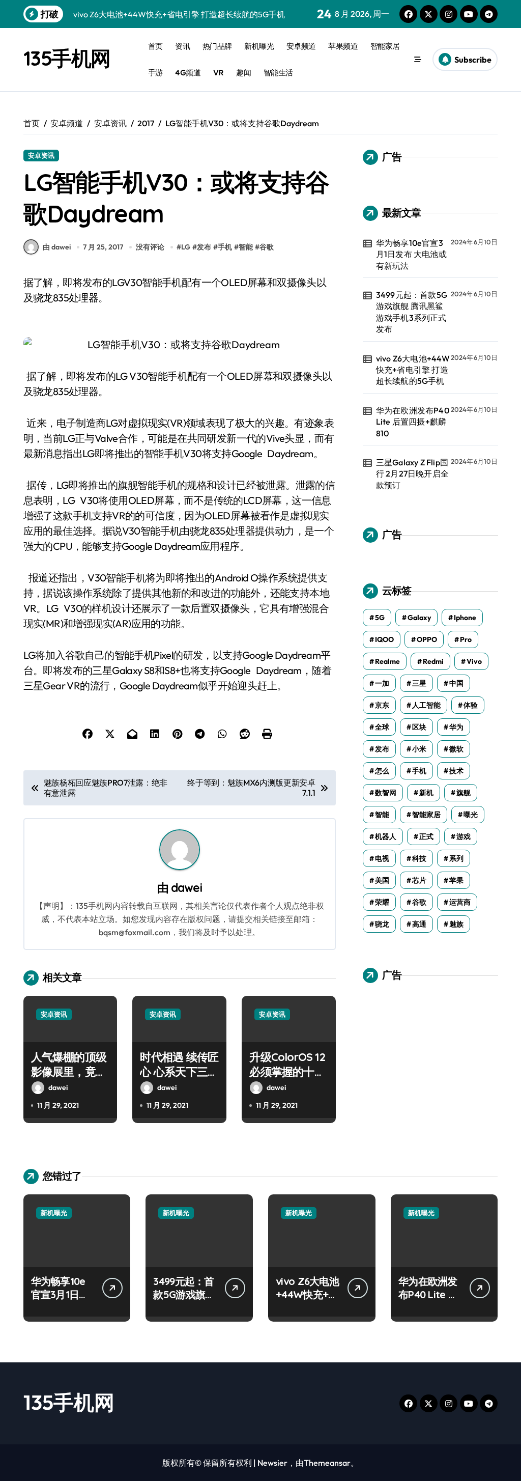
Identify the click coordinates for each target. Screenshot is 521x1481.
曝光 (471, 814)
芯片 (419, 880)
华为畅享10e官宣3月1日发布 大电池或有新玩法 (411, 254)
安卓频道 (301, 46)
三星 (419, 683)
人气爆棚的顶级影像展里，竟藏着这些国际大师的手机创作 (68, 1079)
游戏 (463, 836)
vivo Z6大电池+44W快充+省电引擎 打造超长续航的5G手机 (413, 369)
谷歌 (266, 247)
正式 (426, 836)
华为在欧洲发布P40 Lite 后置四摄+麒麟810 (412, 421)
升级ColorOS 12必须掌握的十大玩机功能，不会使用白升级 (287, 1079)
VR (218, 72)
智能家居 (385, 46)
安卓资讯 (41, 155)
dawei (186, 887)
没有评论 (150, 247)
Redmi (433, 661)
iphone (465, 617)
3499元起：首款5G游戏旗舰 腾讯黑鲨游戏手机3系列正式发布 (411, 312)
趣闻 (243, 72)
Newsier (272, 1463)
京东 (382, 705)
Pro (466, 639)
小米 (419, 748)
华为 (456, 727)
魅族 (456, 924)
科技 (419, 858)
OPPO (427, 639)
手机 (225, 247)
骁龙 (382, 924)
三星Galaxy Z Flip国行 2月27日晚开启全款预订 (412, 473)
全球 (382, 727)
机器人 (385, 836)
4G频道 (187, 72)
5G (380, 617)
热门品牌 (217, 46)
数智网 (385, 792)
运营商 (460, 902)
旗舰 (463, 792)
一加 (382, 683)
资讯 (182, 46)
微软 (456, 748)
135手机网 (66, 58)
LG (185, 247)
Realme (387, 661)
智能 (246, 247)
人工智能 (426, 705)
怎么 (382, 770)
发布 (204, 247)
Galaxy (419, 617)
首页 (155, 46)
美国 (382, 880)
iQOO (384, 639)
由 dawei (57, 247)
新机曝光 (259, 46)
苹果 (456, 880)
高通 (419, 924)
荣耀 (382, 902)
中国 (456, 683)
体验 (471, 705)
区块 (419, 727)
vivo (474, 661)
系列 (456, 858)
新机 (426, 792)
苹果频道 (343, 46)
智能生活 (278, 72)
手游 (155, 72)
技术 (456, 770)
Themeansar (327, 1463)
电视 (382, 858)
